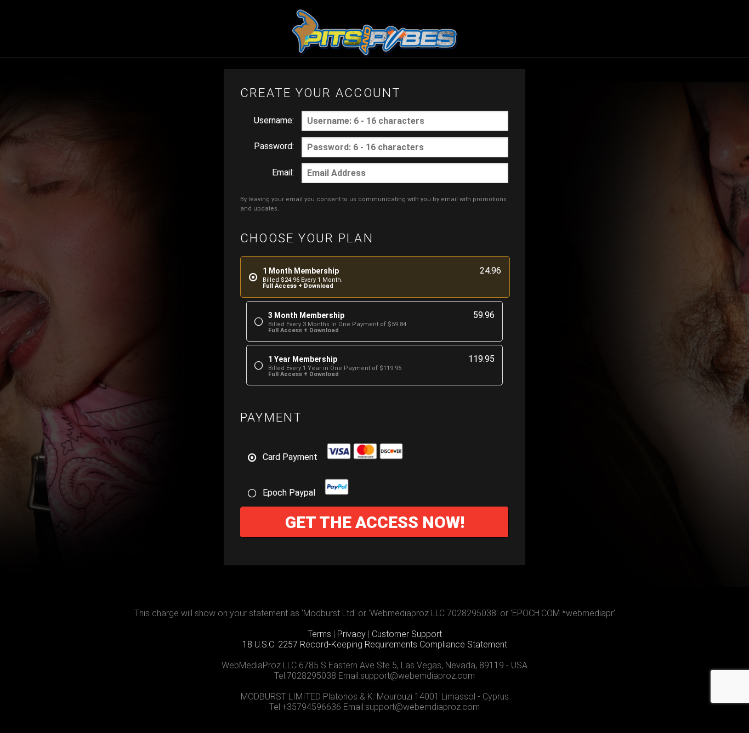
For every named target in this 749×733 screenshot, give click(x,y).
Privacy (351, 634)
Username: (274, 120)
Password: (274, 146)
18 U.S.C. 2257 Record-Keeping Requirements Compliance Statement (374, 644)
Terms (319, 634)
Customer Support (407, 634)
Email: (283, 172)
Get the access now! (374, 522)
